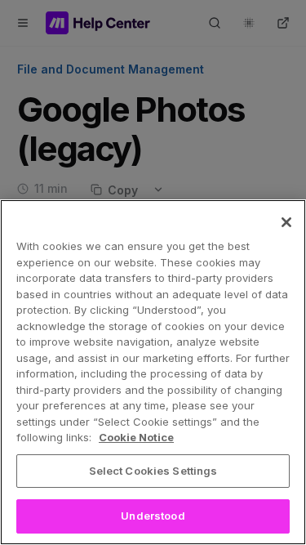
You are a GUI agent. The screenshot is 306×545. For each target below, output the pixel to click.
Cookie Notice (136, 437)
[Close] (286, 222)
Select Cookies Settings (153, 470)
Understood (152, 515)
